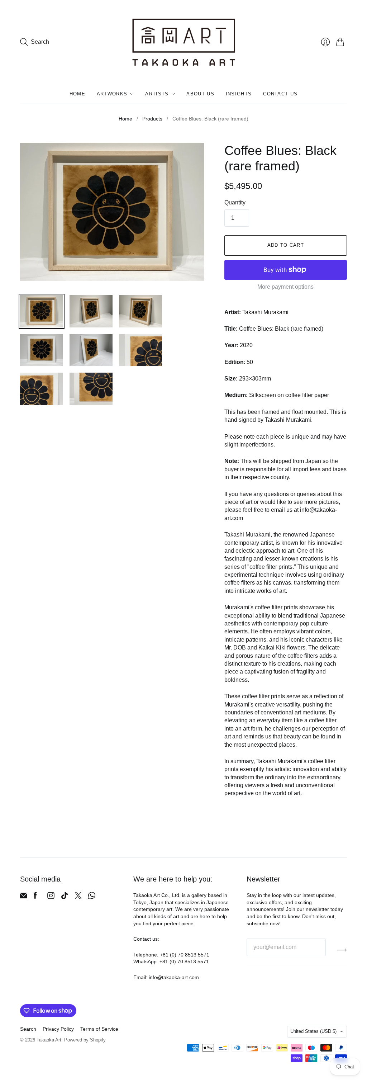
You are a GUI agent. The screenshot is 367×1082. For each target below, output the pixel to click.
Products (152, 119)
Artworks (112, 93)
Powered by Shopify (85, 1040)
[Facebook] (35, 897)
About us (200, 93)
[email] (23, 897)
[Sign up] (342, 950)
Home (77, 93)
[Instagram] (50, 897)
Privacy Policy (58, 1029)
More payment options (285, 287)
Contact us (280, 93)
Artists (156, 93)
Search (28, 1029)
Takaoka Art (49, 1040)
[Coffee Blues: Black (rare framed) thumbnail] (41, 311)
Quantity (235, 202)
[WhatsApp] (91, 897)
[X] (78, 897)
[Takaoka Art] (184, 42)
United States (313, 1031)
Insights (239, 93)
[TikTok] (64, 897)
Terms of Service (99, 1029)
